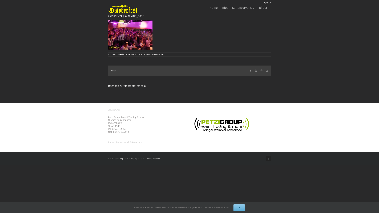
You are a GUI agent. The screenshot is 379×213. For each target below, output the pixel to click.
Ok (239, 207)
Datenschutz (136, 142)
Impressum (122, 142)
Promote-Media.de (152, 159)
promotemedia (117, 54)
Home (111, 142)
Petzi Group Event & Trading (125, 159)
